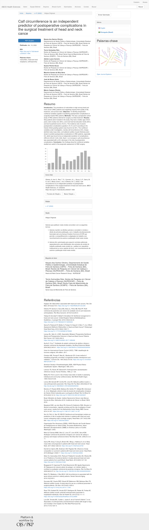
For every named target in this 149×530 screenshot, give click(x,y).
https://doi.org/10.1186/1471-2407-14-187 (66, 411)
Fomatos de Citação (53, 194)
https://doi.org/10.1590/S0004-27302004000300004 (73, 347)
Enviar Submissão (104, 15)
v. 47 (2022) (38, 13)
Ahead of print (56, 7)
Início (21, 13)
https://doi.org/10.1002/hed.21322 (55, 462)
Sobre (25, 7)
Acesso (145, 2)
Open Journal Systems (104, 74)
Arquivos (46, 7)
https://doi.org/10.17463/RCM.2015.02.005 (71, 306)
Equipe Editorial (35, 7)
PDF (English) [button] (29, 41)
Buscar (94, 7)
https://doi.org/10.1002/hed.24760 (72, 446)
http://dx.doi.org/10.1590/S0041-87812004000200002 (61, 386)
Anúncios (78, 7)
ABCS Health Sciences (11, 6)
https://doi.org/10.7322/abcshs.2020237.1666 (29, 52)
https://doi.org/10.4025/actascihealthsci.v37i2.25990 (60, 496)
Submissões (68, 7)
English (103, 28)
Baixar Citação (69, 194)
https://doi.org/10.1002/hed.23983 (72, 453)
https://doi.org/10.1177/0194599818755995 (58, 331)
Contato (86, 7)
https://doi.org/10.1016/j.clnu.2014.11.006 (57, 487)
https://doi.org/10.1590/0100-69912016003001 (71, 395)
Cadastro (136, 2)
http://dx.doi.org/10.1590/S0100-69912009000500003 (73, 471)
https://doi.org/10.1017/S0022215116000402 (58, 322)
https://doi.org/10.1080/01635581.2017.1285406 (59, 340)
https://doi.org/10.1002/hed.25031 (58, 420)
